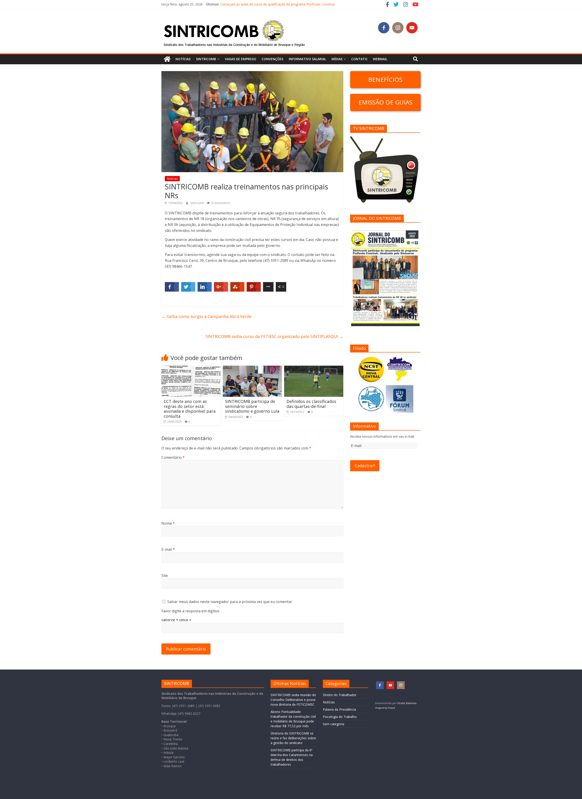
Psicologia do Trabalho (340, 717)
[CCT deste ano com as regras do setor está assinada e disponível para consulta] (191, 368)
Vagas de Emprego (240, 59)
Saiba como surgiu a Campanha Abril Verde (206, 316)
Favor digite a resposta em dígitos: (190, 610)
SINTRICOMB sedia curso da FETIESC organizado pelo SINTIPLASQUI (274, 336)
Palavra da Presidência (339, 709)
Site (164, 575)
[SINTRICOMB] (167, 59)
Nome (168, 523)
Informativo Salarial (307, 59)
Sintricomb (197, 203)
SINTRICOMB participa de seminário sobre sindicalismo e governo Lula (252, 406)
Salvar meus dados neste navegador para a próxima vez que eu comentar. (230, 601)
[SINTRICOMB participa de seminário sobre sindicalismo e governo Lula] (252, 368)
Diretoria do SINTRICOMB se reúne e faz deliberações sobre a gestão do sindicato (293, 738)
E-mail (168, 549)
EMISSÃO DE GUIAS (385, 102)
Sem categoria (333, 724)
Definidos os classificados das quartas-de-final (311, 404)
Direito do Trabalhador (339, 695)
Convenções (272, 59)
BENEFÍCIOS (385, 79)
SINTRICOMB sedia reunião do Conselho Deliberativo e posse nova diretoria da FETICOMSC (293, 700)
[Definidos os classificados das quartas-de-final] (313, 368)
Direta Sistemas (406, 703)
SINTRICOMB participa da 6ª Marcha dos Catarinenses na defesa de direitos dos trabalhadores (290, 4)
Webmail (380, 59)
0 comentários (220, 203)
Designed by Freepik (385, 707)
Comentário (173, 457)
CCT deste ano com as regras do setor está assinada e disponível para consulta (190, 409)
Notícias (183, 59)
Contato (359, 59)
